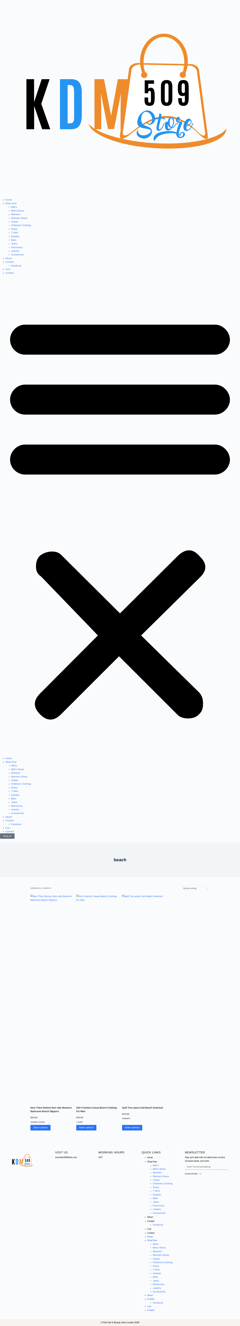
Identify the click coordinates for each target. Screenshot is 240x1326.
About (9, 258)
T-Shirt (14, 232)
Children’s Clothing (21, 225)
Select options (40, 1127)
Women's (126, 1118)
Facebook (16, 265)
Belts (13, 240)
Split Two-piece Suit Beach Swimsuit (142, 1107)
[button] (120, 515)
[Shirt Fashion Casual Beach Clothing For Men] (97, 998)
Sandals (15, 236)
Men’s (14, 207)
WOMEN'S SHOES (37, 1122)
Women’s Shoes (19, 218)
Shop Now (11, 203)
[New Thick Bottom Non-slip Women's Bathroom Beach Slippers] (51, 998)
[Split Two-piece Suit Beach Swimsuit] (143, 998)
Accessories (17, 254)
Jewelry (15, 251)
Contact (10, 261)
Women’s (15, 214)
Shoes (14, 229)
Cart (8, 269)
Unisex (14, 221)
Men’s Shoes (17, 210)
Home (9, 199)
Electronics (17, 247)
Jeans (14, 243)
